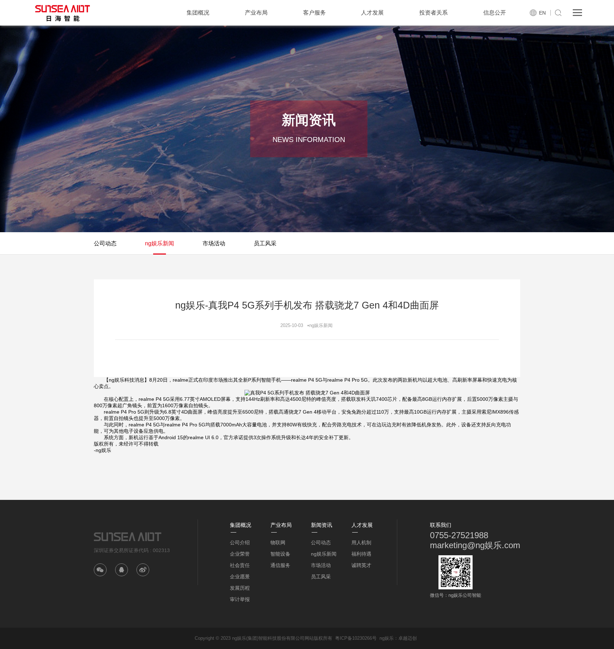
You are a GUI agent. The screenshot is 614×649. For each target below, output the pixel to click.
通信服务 (280, 565)
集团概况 (198, 13)
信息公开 (494, 13)
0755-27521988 (459, 535)
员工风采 (265, 243)
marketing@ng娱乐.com (475, 545)
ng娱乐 (386, 638)
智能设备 (280, 554)
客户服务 (314, 13)
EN (542, 13)
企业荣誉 (240, 554)
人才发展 (372, 13)
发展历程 (240, 588)
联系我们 (440, 525)
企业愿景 (240, 576)
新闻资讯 (321, 525)
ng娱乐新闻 (159, 243)
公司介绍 (240, 542)
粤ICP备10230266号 (356, 638)
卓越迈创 (407, 638)
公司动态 (105, 243)
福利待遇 (361, 554)
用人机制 (361, 542)
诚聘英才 (361, 565)
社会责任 (240, 565)
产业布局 (256, 13)
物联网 (277, 542)
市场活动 (214, 243)
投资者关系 (433, 13)
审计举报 (240, 599)
